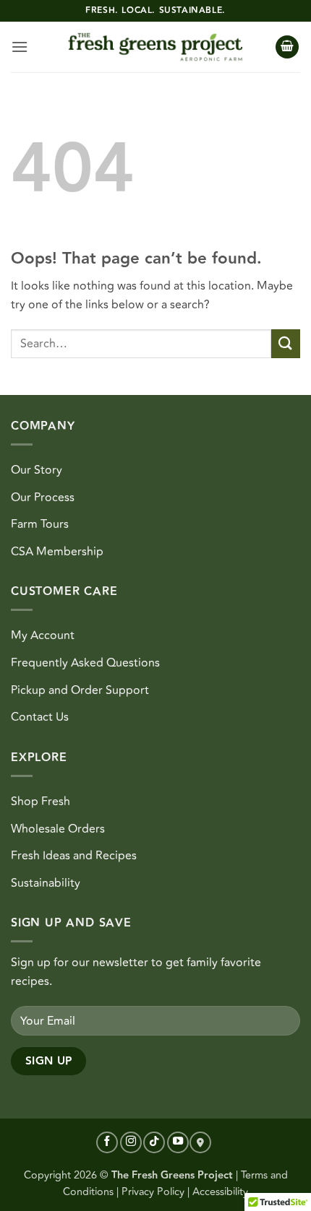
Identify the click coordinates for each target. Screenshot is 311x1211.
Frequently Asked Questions (85, 663)
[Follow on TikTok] (154, 1142)
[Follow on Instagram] (131, 1142)
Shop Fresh (40, 801)
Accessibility (220, 1192)
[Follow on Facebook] (107, 1142)
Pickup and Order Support (80, 690)
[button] (19, 46)
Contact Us (40, 717)
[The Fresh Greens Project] (155, 47)
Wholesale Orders (58, 829)
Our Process (42, 497)
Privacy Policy (153, 1192)
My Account (42, 635)
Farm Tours (40, 524)
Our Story (36, 470)
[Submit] (285, 343)
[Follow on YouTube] (178, 1142)
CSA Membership (57, 551)
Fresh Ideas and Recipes (74, 855)
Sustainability (45, 883)
